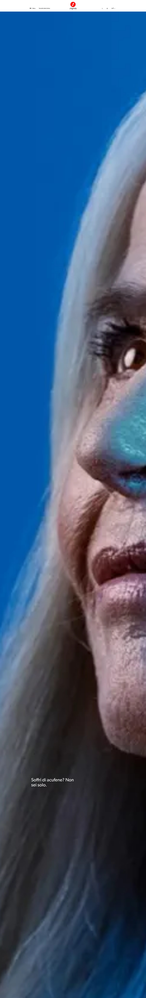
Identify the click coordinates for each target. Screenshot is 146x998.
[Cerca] (102, 8)
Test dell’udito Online (44, 8)
